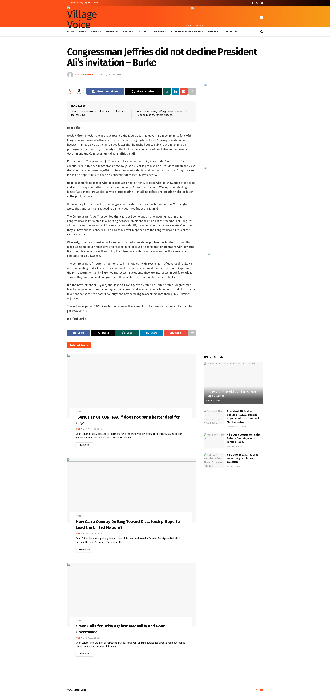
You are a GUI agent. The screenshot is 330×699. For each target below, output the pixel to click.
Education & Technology (187, 31)
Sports (96, 31)
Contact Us (230, 31)
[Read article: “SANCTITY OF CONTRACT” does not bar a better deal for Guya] (131, 386)
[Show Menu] (261, 17)
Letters (128, 31)
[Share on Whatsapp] (167, 91)
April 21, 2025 (214, 400)
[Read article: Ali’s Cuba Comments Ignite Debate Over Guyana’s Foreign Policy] (214, 440)
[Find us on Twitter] (257, 3)
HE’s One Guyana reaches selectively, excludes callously (242, 458)
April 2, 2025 (234, 466)
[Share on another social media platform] (192, 91)
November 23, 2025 (237, 427)
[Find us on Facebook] (252, 3)
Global (143, 31)
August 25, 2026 (94, 638)
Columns (158, 31)
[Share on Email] (184, 91)
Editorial (112, 31)
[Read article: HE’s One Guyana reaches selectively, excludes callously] (214, 460)
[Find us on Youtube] (262, 3)
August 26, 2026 (94, 429)
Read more (86, 444)
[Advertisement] (233, 499)
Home (70, 31)
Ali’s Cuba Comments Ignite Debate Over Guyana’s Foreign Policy (244, 438)
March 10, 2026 (235, 446)
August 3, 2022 (104, 74)
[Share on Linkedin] (175, 91)
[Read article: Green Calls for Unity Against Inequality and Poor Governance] (131, 595)
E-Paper (213, 31)
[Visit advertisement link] (233, 121)
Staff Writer (85, 74)
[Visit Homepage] (83, 17)
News (82, 31)
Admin (81, 429)
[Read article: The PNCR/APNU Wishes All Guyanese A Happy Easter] (233, 383)
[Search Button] (261, 31)
